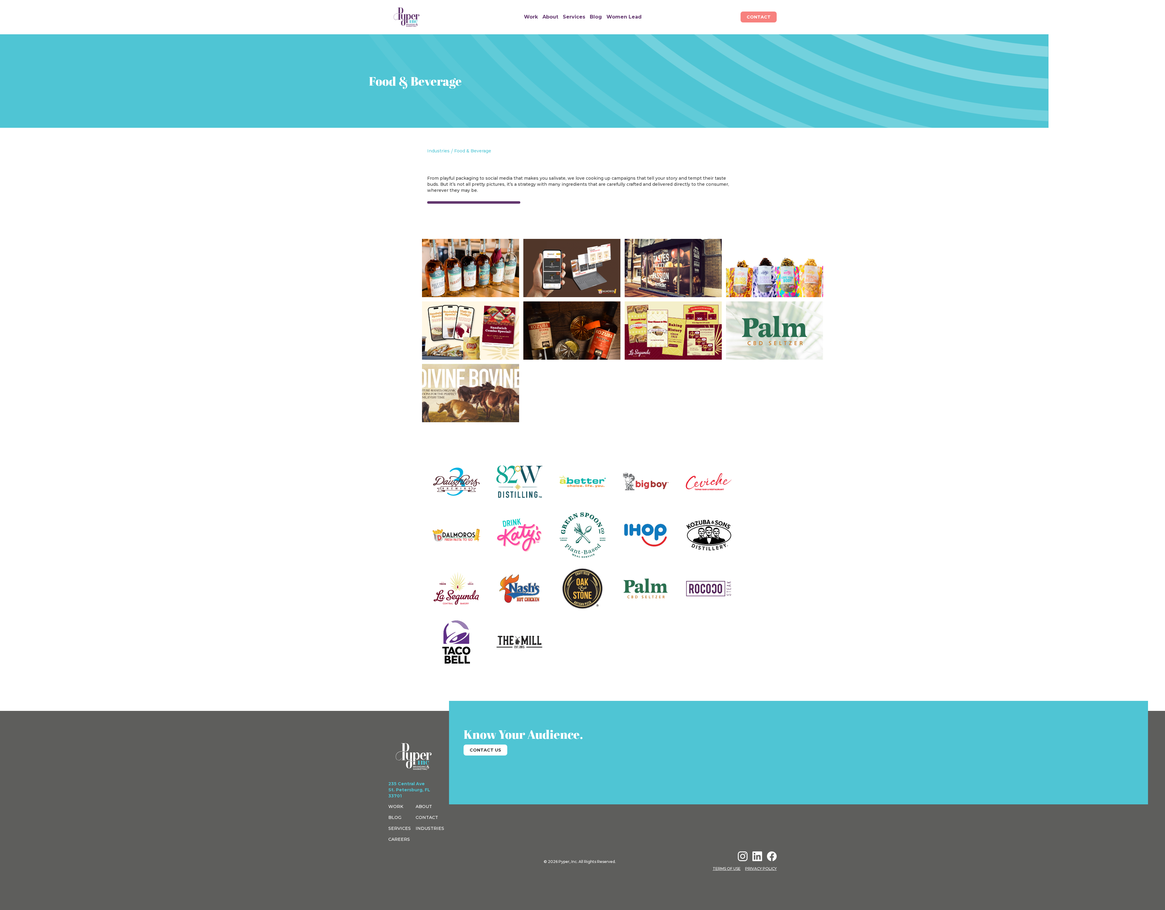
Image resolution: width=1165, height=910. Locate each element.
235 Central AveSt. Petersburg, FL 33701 (409, 790)
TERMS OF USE (727, 868)
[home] (406, 17)
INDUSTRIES (430, 828)
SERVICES (399, 828)
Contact (759, 17)
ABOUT (424, 806)
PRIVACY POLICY (761, 868)
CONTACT (427, 817)
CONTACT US (485, 750)
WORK (395, 806)
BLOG (394, 817)
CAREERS (399, 839)
